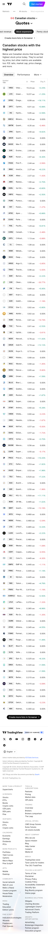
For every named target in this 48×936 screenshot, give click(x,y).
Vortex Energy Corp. (19, 439)
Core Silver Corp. (19, 558)
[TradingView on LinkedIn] (29, 739)
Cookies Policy (31, 882)
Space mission (31, 840)
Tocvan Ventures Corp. (19, 326)
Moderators (7, 896)
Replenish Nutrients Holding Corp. (19, 696)
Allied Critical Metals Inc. (19, 175)
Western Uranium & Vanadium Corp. (19, 364)
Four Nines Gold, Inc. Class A (19, 589)
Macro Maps (8, 860)
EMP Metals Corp (19, 564)
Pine (4, 814)
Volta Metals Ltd (19, 652)
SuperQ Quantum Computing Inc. (19, 401)
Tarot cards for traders (34, 863)
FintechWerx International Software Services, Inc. (19, 520)
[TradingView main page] (9, 4)
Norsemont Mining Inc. (19, 320)
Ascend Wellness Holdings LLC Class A (20, 596)
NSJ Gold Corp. (19, 495)
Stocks (5, 797)
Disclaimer (29, 876)
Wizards (6, 920)
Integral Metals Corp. (19, 514)
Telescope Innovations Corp (19, 476)
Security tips (30, 887)
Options (6, 858)
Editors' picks (8, 910)
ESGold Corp (19, 433)
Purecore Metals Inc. (19, 201)
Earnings (6, 838)
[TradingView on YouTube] (16, 739)
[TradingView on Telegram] (35, 739)
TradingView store (32, 860)
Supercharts (8, 789)
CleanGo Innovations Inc (19, 282)
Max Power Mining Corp (19, 144)
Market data (30, 797)
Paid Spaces (8, 926)
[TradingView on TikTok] (41, 739)
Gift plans (29, 800)
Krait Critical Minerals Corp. (19, 295)
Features (28, 791)
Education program (33, 931)
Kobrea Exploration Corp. (19, 709)
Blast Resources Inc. (19, 646)
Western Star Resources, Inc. (19, 545)
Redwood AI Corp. (19, 182)
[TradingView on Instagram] (23, 739)
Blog (27, 843)
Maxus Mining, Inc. (19, 445)
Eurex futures (30, 827)
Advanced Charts (32, 909)
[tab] (24, 31)
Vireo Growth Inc (19, 88)
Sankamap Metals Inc (19, 690)
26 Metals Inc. (19, 502)
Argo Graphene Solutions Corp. (19, 263)
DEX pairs (7, 811)
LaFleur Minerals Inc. (19, 602)
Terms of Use (30, 873)
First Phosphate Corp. (19, 163)
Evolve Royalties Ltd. (19, 150)
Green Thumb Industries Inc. (19, 94)
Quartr (37, 774)
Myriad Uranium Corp (19, 577)
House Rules (8, 893)
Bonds (5, 803)
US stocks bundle (32, 830)
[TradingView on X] (4, 739)
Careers (28, 849)
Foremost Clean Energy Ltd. (19, 207)
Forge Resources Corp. (19, 640)
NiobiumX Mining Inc (19, 357)
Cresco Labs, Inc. (19, 244)
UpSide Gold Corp (19, 332)
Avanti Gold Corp (19, 483)
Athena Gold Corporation (19, 627)
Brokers (28, 811)
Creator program (10, 890)
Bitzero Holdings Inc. (19, 119)
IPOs (5, 844)
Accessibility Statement (35, 885)
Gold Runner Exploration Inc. (19, 345)
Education (7, 907)
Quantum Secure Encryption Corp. (19, 489)
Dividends (7, 841)
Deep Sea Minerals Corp (19, 257)
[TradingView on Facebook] (10, 739)
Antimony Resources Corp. (19, 408)
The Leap (29, 816)
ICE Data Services (31, 757)
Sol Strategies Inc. (19, 188)
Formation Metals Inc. (19, 633)
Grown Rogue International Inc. (19, 376)
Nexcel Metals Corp (19, 339)
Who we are (30, 838)
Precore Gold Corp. (19, 458)
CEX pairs (7, 808)
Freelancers (7, 923)
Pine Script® (8, 863)
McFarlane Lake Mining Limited (19, 426)
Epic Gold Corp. (19, 658)
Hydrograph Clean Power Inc (19, 113)
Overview (29, 808)
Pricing (28, 794)
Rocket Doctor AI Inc (19, 395)
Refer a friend (8, 888)
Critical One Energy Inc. (19, 238)
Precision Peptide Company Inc (19, 539)
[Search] (24, 4)
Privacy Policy (31, 879)
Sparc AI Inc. (19, 132)
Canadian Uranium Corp (19, 232)
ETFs (5, 800)
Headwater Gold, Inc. (19, 420)
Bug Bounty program (33, 890)
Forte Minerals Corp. (19, 219)
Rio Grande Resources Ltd (19, 614)
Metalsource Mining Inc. (19, 251)
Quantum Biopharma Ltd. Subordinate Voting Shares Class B (19, 125)
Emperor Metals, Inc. (19, 470)
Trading (6, 904)
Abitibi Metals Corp (19, 313)
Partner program (32, 928)
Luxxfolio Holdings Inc (19, 533)
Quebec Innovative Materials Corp (19, 389)
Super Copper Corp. (19, 451)
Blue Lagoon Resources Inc (19, 382)
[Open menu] (3, 4)
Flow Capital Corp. (19, 288)
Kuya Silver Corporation (19, 351)
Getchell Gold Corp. (19, 702)
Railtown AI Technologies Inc (19, 683)
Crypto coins (8, 806)
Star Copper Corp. (19, 307)
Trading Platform (32, 912)
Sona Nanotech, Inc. (19, 608)
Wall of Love (8, 885)
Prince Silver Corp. (19, 571)
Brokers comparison (33, 813)
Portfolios (6, 852)
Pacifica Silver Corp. (19, 226)
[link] (20, 38)
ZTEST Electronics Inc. (19, 527)
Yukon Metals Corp (19, 583)
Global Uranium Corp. (19, 621)
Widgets (28, 901)
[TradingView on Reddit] (4, 745)
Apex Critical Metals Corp (19, 213)
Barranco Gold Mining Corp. (19, 276)
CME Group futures (33, 824)
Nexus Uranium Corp (19, 370)
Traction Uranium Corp (19, 270)
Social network (9, 882)
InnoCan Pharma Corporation (19, 169)
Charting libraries (32, 904)
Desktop (6, 874)
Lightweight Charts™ (33, 907)
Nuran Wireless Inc (19, 157)
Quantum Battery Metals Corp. (19, 508)
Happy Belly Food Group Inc (19, 194)
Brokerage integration (34, 925)
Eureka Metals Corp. (19, 665)
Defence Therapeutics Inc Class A (19, 464)
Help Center (30, 846)
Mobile (5, 871)
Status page (30, 893)
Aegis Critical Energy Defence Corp (19, 671)
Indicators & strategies (12, 918)
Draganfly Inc (19, 100)
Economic (7, 836)
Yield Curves (8, 855)
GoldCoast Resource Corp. (19, 301)
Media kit (29, 852)
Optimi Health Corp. (19, 106)
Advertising (30, 922)
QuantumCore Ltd (19, 138)
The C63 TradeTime (33, 865)
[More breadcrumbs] (14, 11)
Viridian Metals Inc (19, 414)
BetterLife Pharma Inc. (19, 677)
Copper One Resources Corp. (19, 552)
